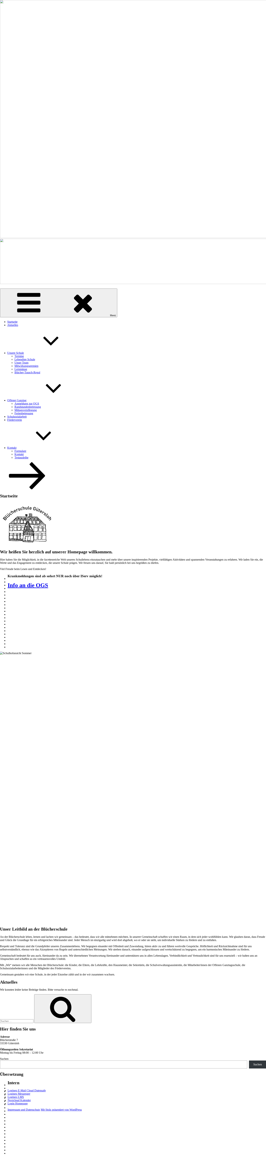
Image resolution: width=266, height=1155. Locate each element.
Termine (19, 356)
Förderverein (14, 419)
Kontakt (11, 447)
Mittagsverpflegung (25, 410)
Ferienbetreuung (23, 413)
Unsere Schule (15, 352)
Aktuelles (12, 325)
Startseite (12, 321)
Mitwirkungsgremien (26, 365)
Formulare (20, 451)
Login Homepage (18, 1103)
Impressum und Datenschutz (24, 1109)
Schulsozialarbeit (17, 416)
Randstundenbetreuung (27, 406)
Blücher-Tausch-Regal (27, 372)
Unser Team (21, 362)
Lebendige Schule (24, 359)
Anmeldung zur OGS (26, 403)
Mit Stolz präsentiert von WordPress (61, 1109)
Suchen (4, 1058)
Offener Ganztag (16, 400)
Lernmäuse (20, 369)
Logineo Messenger (19, 1093)
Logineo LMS (16, 1097)
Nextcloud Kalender (19, 1100)
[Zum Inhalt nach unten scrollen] (27, 488)
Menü (113, 315)
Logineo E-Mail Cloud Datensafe (27, 1090)
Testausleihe (21, 457)
